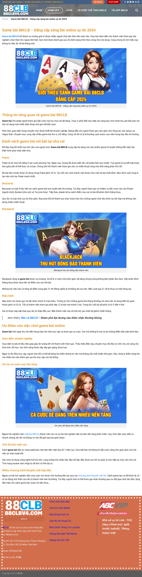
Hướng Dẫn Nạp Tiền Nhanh (63, 533)
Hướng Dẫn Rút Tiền (59, 540)
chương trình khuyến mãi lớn (92, 475)
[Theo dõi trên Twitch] (138, 2)
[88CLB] (16, 10)
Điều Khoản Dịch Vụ (59, 514)
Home (39, 10)
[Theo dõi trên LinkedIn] (130, 2)
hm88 (105, 528)
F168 (18, 557)
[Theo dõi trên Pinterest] (128, 2)
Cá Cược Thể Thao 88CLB (92, 10)
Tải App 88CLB (119, 10)
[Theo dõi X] (125, 2)
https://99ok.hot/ (112, 524)
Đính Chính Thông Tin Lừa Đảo (64, 527)
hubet (105, 533)
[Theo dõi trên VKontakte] (136, 2)
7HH (129, 520)
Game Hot (53, 10)
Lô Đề (69, 10)
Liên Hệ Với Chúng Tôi (60, 521)
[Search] (136, 10)
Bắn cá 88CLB (29, 317)
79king (125, 528)
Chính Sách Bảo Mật (59, 501)
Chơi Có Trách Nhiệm (59, 508)
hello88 (114, 528)
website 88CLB (31, 434)
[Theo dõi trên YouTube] (133, 2)
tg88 (126, 524)
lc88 (112, 533)
